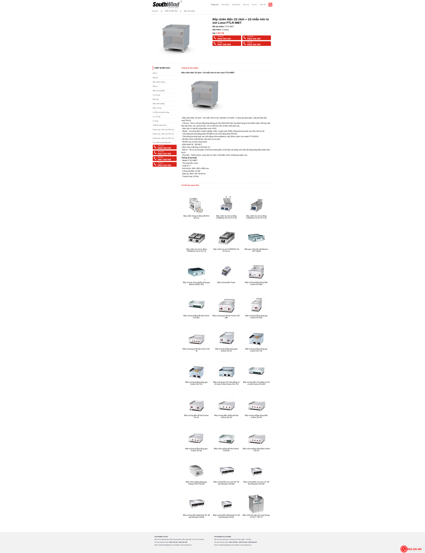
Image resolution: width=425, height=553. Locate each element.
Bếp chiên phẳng (189, 11)
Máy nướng (157, 108)
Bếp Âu (155, 78)
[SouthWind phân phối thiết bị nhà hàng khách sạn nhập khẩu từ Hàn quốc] (168, 8)
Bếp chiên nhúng (159, 82)
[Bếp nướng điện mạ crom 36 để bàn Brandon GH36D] (226, 486)
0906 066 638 (224, 39)
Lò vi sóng (156, 116)
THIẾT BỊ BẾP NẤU (171, 11)
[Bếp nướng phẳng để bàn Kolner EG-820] (196, 320)
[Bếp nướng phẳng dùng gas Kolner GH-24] (226, 353)
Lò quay (155, 121)
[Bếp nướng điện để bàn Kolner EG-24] (196, 420)
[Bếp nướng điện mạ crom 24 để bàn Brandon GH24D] (256, 486)
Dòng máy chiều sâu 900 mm (163, 138)
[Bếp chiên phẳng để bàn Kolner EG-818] (226, 453)
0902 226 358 (254, 39)
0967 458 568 (224, 44)
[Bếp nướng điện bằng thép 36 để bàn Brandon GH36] (196, 520)
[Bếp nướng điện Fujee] (226, 287)
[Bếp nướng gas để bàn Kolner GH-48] (196, 353)
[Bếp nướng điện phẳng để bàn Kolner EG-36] (226, 420)
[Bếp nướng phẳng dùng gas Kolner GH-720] (196, 387)
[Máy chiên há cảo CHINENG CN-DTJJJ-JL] (226, 254)
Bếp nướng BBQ (159, 91)
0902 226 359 (254, 44)
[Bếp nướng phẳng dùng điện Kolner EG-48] (256, 420)
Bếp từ (155, 86)
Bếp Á (155, 73)
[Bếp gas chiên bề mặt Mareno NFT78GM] (256, 254)
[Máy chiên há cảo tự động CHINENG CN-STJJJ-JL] (196, 254)
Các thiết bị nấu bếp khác (162, 142)
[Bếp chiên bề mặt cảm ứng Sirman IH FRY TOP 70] (256, 520)
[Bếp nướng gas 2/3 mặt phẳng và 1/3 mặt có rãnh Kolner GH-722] (226, 387)
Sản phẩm (236, 5)
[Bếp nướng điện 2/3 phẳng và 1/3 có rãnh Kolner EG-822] (256, 387)
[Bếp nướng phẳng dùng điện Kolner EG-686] (256, 287)
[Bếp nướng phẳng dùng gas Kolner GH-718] (256, 353)
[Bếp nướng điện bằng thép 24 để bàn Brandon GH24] (226, 520)
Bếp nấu (156, 99)
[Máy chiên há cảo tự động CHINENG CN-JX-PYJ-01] (256, 220)
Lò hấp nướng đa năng (161, 112)
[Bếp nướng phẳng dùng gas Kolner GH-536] (256, 320)
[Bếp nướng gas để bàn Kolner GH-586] (226, 320)
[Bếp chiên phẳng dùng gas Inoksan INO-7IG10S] (196, 486)
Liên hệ (263, 5)
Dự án (254, 5)
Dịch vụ (246, 5)
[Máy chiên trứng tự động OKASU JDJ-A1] (196, 220)
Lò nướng (156, 95)
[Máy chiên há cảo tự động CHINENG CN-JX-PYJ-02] (226, 220)
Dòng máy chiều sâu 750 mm (163, 134)
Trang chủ (215, 5)
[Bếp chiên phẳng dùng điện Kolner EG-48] (256, 453)
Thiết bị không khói (159, 125)
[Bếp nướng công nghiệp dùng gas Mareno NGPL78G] (196, 287)
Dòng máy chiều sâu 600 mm (163, 129)
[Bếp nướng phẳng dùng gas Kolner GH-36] (196, 453)
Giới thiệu (225, 5)
